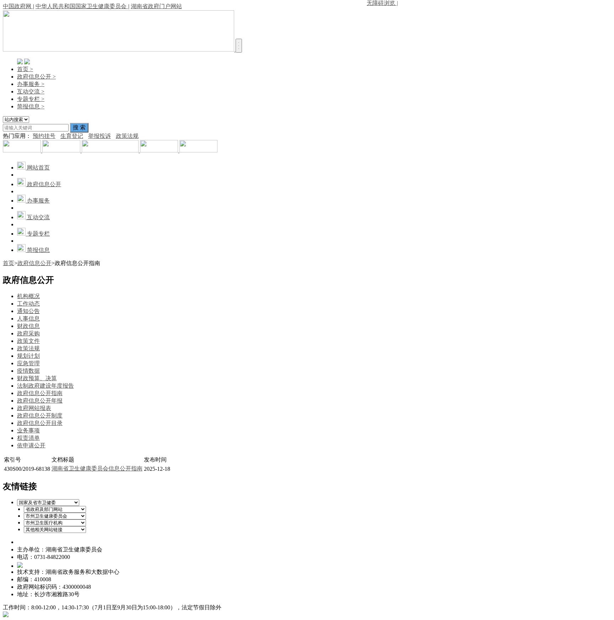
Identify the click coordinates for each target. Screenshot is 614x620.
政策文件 (28, 341)
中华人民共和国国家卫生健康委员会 (82, 6)
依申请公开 (31, 445)
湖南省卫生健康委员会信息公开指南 (97, 468)
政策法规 (127, 136)
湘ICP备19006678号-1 (43, 542)
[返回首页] (119, 50)
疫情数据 (28, 371)
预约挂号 (44, 136)
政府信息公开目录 (40, 423)
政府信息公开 (34, 263)
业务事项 (28, 430)
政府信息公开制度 (40, 416)
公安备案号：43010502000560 (60, 564)
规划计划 (28, 356)
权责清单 (28, 438)
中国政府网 (18, 6)
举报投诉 (99, 136)
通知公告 (28, 311)
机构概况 (28, 296)
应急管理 (28, 363)
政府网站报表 (34, 408)
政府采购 (28, 333)
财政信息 (28, 326)
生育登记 (71, 136)
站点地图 (95, 594)
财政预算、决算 (37, 378)
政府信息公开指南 (40, 393)
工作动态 (28, 304)
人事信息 (28, 319)
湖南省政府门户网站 (156, 6)
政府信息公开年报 (40, 401)
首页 (8, 263)
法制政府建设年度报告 (45, 386)
